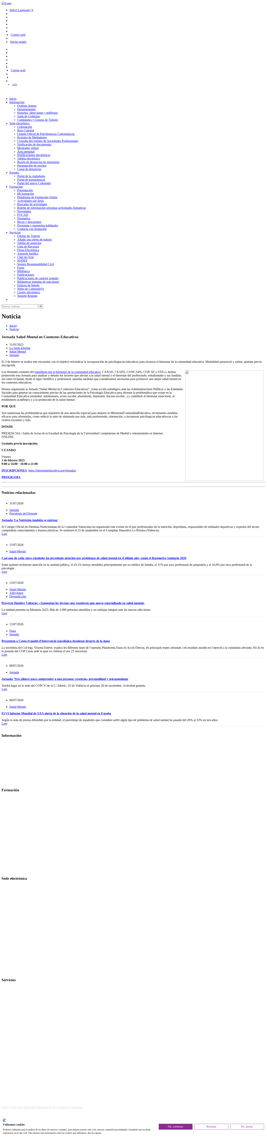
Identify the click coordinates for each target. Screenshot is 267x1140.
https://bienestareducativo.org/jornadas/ (52, 470)
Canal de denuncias (29, 169)
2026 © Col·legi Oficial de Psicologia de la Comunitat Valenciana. (42, 1107)
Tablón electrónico (28, 158)
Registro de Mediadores (32, 137)
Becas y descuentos (29, 222)
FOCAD (22, 215)
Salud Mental (17, 351)
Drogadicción (17, 596)
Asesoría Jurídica (27, 253)
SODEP (22, 260)
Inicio (12, 98)
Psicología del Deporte (23, 513)
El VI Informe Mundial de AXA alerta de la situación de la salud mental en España (56, 713)
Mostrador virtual (28, 148)
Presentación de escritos (32, 165)
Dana (12, 630)
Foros (20, 267)
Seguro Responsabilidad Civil (35, 264)
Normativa (23, 218)
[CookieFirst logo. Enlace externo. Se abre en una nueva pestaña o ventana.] (4, 1120)
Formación (16, 186)
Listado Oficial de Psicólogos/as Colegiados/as (46, 134)
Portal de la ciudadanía (31, 176)
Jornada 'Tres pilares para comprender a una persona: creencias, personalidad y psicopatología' (65, 679)
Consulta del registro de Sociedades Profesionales (47, 141)
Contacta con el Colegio (16, 972)
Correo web (18, 34)
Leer (4, 533)
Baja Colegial (25, 130)
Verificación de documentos (34, 144)
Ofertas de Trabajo (28, 236)
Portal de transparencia (31, 179)
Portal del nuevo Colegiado (34, 183)
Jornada (14, 355)
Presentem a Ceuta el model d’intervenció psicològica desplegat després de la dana (56, 641)
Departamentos (26, 109)
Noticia (13, 329)
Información (16, 102)
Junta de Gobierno (28, 116)
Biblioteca (23, 271)
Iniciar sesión (18, 41)
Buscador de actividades (32, 204)
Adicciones (16, 593)
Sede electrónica (19, 123)
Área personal (25, 151)
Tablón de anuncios (29, 243)
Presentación (25, 190)
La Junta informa (19, 348)
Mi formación (25, 193)
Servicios (15, 232)
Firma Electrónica (28, 250)
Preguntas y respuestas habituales (37, 225)
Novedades (24, 211)
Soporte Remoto (27, 295)
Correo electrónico (28, 292)
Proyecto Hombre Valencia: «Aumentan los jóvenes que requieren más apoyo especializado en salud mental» (73, 603)
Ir (41, 306)
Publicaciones (25, 274)
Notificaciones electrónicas (33, 155)
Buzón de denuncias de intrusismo (38, 162)
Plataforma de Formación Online (37, 197)
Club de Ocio (25, 257)
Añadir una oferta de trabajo (34, 239)
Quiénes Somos (27, 105)
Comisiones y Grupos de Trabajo (37, 119)
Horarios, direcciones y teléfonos (37, 112)
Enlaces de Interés (28, 285)
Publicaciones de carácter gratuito (37, 278)
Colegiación (24, 126)
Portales (14, 172)
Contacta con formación (32, 229)
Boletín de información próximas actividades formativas (51, 207)
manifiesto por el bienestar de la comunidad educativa (67, 372)
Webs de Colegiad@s (30, 288)
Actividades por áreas (30, 200)
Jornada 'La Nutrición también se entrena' (30, 520)
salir (14, 84)
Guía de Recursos (28, 246)
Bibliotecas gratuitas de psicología (38, 281)
